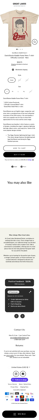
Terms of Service (12, 384)
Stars (27, 80)
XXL (30, 91)
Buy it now (19, 155)
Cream (11, 80)
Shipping (13, 64)
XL (24, 91)
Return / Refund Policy (25, 384)
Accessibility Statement (19, 390)
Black (19, 80)
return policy (10, 355)
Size (19, 86)
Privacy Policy (14, 387)
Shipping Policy (24, 387)
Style (19, 75)
